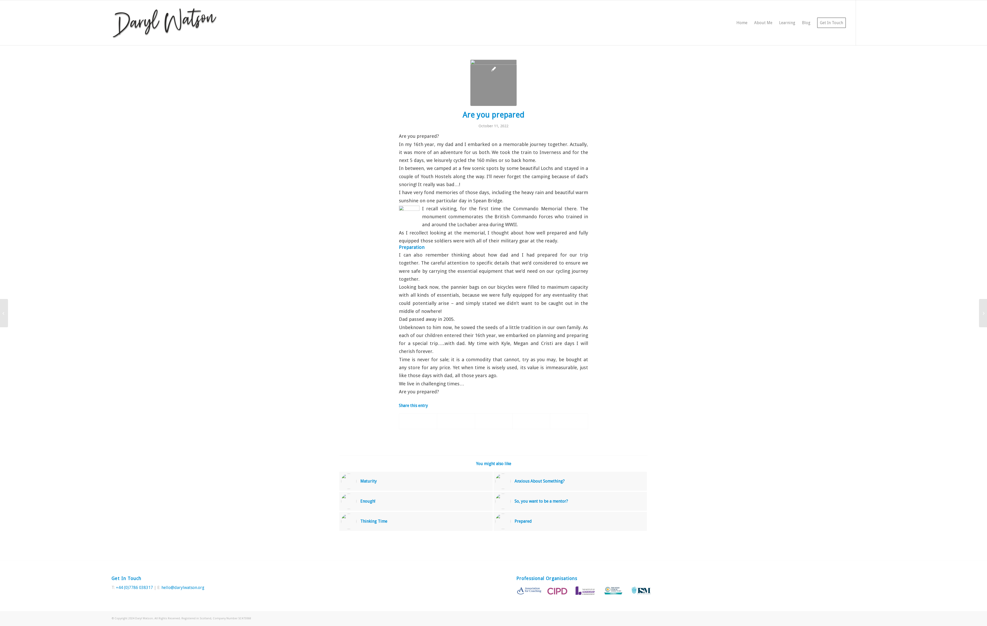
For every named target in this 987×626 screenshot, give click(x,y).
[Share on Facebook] (418, 421)
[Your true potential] (983, 313)
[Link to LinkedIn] (871, 22)
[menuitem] (742, 22)
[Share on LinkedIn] (531, 421)
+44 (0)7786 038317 (134, 587)
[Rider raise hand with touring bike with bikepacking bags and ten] (493, 83)
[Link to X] (864, 22)
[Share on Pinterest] (494, 421)
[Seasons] (4, 313)
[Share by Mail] (569, 421)
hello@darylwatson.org (182, 587)
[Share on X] (456, 421)
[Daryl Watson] (165, 22)
